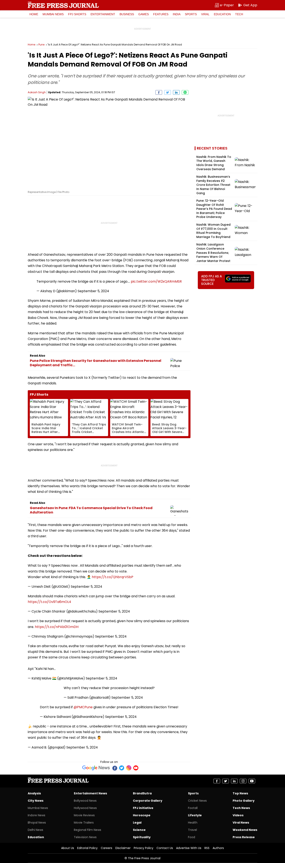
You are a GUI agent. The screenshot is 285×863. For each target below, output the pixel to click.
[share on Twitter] (167, 92)
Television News (85, 837)
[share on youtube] (251, 781)
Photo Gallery (244, 801)
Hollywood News (85, 808)
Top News (240, 793)
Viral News (241, 822)
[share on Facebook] (158, 92)
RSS (206, 848)
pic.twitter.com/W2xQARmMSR (156, 281)
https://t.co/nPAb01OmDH (56, 626)
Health (192, 822)
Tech (239, 14)
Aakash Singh (37, 92)
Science (139, 830)
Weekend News (245, 830)
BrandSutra (142, 793)
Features (160, 14)
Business (127, 14)
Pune (41, 44)
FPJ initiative (143, 808)
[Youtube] (135, 767)
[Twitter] (121, 767)
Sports (191, 14)
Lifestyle (195, 815)
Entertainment (103, 14)
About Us (67, 848)
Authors (218, 848)
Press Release (244, 837)
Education (222, 14)
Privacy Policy (143, 848)
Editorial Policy (87, 848)
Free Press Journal (63, 5)
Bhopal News (37, 822)
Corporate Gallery (147, 801)
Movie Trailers (84, 822)
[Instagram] (128, 767)
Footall (193, 808)
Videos (238, 815)
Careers (106, 848)
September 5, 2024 (93, 291)
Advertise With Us (188, 848)
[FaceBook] (114, 767)
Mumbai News (53, 14)
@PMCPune (83, 707)
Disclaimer (123, 848)
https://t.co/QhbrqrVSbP (112, 577)
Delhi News (35, 830)
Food (191, 837)
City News (35, 801)
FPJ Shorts (77, 14)
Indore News (36, 815)
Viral (205, 14)
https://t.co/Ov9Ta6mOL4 (49, 601)
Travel (192, 830)
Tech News (241, 808)
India (176, 14)
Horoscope (141, 815)
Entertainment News (90, 793)
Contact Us (164, 848)
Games (143, 14)
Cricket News (197, 801)
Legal (137, 822)
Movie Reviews (84, 815)
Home (33, 14)
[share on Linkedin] (176, 92)
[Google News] (96, 767)
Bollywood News (85, 801)
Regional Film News (87, 830)
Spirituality (142, 837)
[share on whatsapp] (185, 92)
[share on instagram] (243, 781)
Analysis (34, 793)
